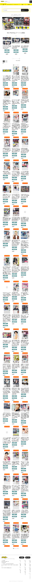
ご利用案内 (21, 557)
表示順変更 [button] (18, 60)
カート (20, 568)
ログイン (20, 561)
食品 (22, 4)
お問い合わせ (28, 557)
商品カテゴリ (25, 573)
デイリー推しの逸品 (3, 4)
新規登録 (20, 564)
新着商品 (25, 564)
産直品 (29, 4)
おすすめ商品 (25, 569)
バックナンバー (16, 4)
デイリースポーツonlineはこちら (6, 567)
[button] (12, 58)
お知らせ (25, 561)
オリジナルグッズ (9, 4)
